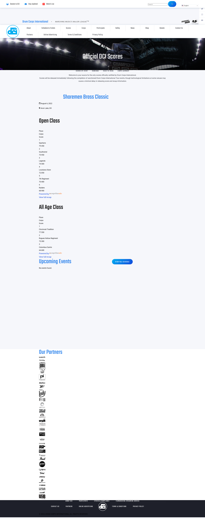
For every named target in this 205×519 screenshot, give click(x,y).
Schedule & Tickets (48, 28)
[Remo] (42, 440)
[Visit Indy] (42, 396)
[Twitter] (202, 9)
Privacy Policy (97, 34)
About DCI (69, 501)
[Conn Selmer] (42, 489)
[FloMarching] (42, 412)
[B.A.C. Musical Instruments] (42, 400)
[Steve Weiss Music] (42, 443)
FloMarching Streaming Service (128, 501)
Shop (147, 28)
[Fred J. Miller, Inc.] (42, 470)
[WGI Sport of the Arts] (42, 421)
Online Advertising (50, 34)
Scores (68, 28)
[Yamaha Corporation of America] (42, 485)
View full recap (45, 197)
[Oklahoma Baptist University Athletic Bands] (42, 372)
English (186, 5)
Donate (162, 28)
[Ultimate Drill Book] (42, 498)
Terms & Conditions (75, 34)
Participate (101, 28)
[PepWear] (42, 383)
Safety (117, 28)
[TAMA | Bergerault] (42, 467)
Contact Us (179, 28)
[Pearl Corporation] (42, 459)
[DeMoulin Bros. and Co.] (42, 357)
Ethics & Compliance (101, 501)
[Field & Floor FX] (42, 452)
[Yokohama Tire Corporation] (42, 388)
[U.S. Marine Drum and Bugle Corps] (42, 482)
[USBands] (42, 493)
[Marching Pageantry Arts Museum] (42, 430)
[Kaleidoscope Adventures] (42, 455)
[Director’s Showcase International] (42, 448)
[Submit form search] (172, 4)
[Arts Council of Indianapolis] (42, 407)
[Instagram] (202, 14)
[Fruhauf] (42, 474)
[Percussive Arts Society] (42, 426)
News (133, 28)
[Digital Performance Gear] (42, 436)
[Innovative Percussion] (42, 360)
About (29, 28)
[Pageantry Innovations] (42, 380)
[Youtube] (202, 20)
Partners (30, 34)
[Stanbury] (42, 477)
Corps (84, 28)
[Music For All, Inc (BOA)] (42, 417)
